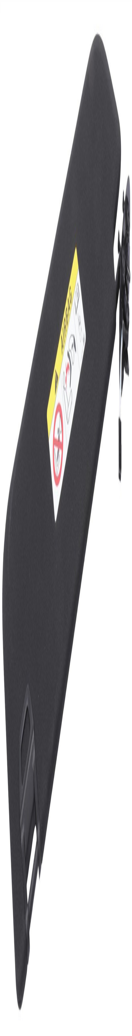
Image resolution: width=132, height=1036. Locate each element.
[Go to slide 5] (6, 546)
